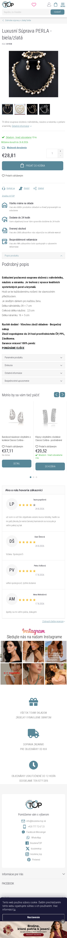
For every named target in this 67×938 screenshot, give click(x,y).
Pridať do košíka (35, 165)
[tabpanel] (17, 436)
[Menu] (62, 4)
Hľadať (57, 12)
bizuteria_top (36, 854)
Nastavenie (33, 917)
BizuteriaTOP (36, 843)
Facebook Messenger (36, 832)
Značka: (8, 196)
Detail (16, 463)
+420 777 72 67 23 (36, 826)
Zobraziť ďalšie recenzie (52, 621)
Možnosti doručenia (17, 147)
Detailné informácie (20, 126)
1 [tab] (30, 477)
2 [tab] (33, 477)
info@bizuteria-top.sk (36, 821)
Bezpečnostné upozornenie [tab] (17, 381)
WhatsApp (36, 837)
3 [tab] (36, 477)
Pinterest (36, 859)
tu (14, 909)
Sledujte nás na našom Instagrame (34, 637)
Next (62, 394)
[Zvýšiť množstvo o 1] (60, 151)
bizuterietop (36, 848)
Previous (56, 394)
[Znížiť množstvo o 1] (60, 155)
